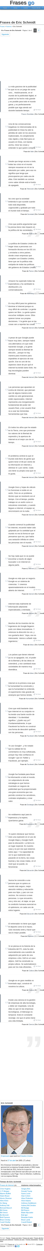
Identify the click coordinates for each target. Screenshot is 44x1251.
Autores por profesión (6, 1239)
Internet (31, 328)
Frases (5, 8)
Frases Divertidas (27, 114)
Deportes (30, 936)
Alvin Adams (26, 1201)
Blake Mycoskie (27, 1212)
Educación (30, 870)
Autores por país (19, 1239)
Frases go (11, 1244)
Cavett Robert (26, 1222)
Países (31, 271)
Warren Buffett (5, 1193)
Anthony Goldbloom (28, 1203)
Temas (15, 8)
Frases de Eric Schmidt (17, 22)
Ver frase (38, 109)
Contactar (39, 1244)
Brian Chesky (5, 1220)
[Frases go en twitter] (18, 1246)
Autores (25, 8)
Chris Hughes (5, 1189)
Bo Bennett (4, 1215)
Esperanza (30, 824)
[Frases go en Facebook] (16, 1246)
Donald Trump (26, 1191)
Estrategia (30, 805)
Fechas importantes (32, 1239)
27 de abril (12, 1160)
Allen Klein (4, 1201)
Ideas (32, 645)
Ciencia (31, 1024)
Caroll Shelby (5, 1222)
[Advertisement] (22, 15)
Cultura (31, 971)
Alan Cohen (25, 1196)
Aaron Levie (25, 1193)
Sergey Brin (25, 1189)
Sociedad (30, 214)
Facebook (30, 736)
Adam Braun (5, 1196)
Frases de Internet (7, 1185)
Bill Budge (25, 1208)
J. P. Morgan (4, 1191)
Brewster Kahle (27, 1217)
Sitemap (2, 1246)
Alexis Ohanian (6, 1198)
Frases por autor (28, 1238)
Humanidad (30, 698)
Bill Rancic (25, 1210)
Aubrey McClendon (28, 1205)
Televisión (30, 189)
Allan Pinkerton (27, 1198)
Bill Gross (3, 1210)
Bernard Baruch (6, 1208)
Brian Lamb (25, 1220)
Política (31, 234)
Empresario (5, 1156)
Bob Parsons (5, 1217)
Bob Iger (24, 1215)
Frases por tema (16, 1238)
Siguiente (5, 34)
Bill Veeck (4, 1212)
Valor (32, 151)
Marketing (30, 293)
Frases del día (36, 8)
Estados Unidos (26, 1156)
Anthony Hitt (4, 1205)
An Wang (3, 1203)
